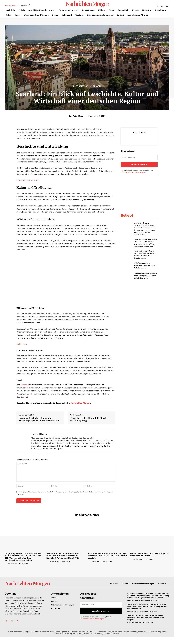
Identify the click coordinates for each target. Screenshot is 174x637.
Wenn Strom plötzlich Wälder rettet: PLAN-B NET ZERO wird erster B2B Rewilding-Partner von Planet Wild (146, 242)
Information (81, 86)
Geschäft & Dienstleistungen (138, 601)
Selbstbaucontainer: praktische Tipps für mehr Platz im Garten (144, 265)
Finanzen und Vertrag (135, 622)
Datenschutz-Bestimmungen (134, 172)
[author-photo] (6, 563)
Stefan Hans (12, 564)
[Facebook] (128, 138)
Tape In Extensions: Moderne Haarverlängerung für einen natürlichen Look (145, 275)
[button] (26, 5)
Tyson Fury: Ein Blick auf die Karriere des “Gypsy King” (89, 419)
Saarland (24, 385)
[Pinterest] (139, 138)
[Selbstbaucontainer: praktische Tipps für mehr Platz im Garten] (126, 265)
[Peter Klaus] (22, 441)
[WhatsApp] (144, 138)
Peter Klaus (78, 116)
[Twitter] (133, 138)
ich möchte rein (138, 164)
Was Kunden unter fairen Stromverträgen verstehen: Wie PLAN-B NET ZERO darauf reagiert (145, 254)
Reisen (97, 86)
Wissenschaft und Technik (137, 611)
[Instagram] (12, 621)
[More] (149, 138)
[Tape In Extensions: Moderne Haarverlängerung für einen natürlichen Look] (126, 275)
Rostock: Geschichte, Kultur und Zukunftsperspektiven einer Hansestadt (39, 419)
